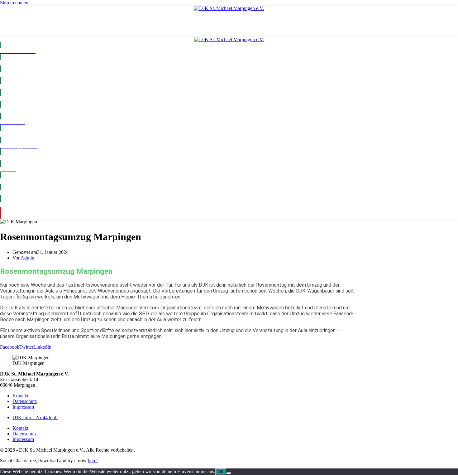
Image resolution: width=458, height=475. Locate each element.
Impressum (23, 407)
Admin (27, 257)
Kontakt (20, 395)
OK (221, 471)
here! (93, 460)
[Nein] (228, 473)
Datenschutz (24, 401)
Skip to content (15, 2)
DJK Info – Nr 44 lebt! (35, 417)
